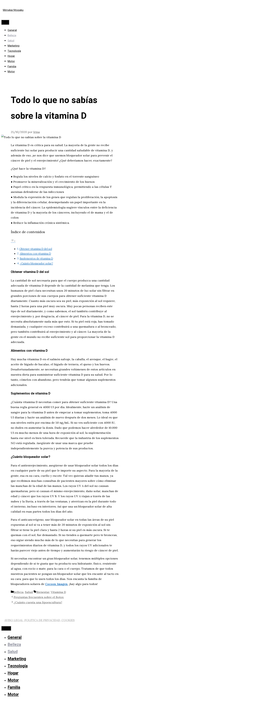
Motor (11, 61)
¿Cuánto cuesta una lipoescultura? (38, 602)
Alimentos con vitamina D (35, 253)
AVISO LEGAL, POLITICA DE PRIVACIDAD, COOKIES (39, 620)
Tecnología (14, 51)
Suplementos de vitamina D (36, 258)
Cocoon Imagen (56, 584)
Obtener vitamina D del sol (35, 248)
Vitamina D (58, 592)
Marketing (14, 46)
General (12, 30)
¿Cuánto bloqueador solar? (36, 263)
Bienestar (42, 592)
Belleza (12, 35)
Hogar (11, 56)
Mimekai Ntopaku (13, 10)
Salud (11, 41)
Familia (12, 66)
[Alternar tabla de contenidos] (13, 241)
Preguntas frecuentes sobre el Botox (39, 597)
